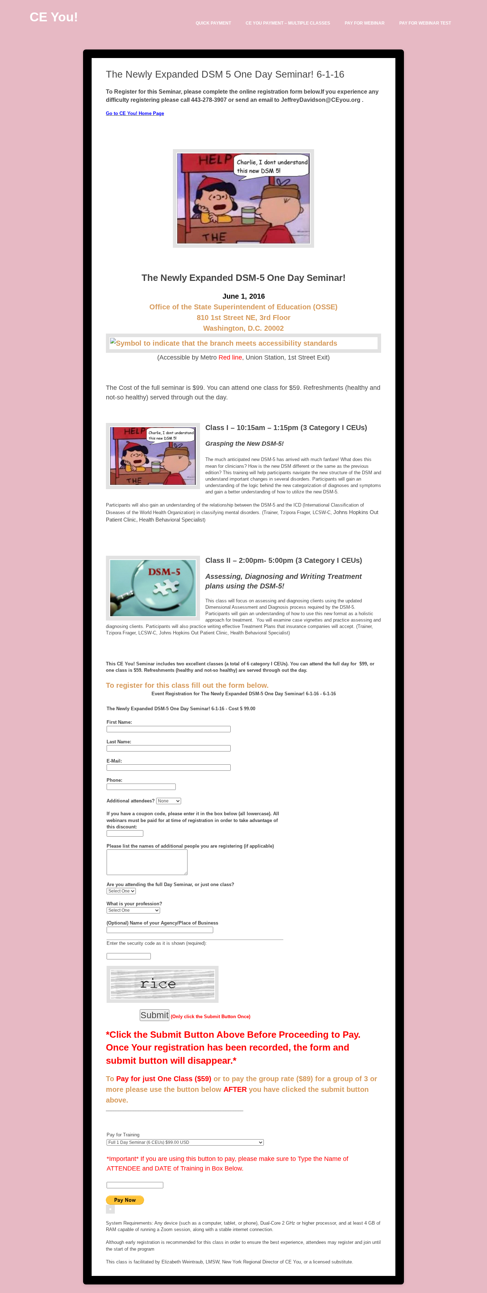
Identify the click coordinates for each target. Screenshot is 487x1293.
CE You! (54, 17)
